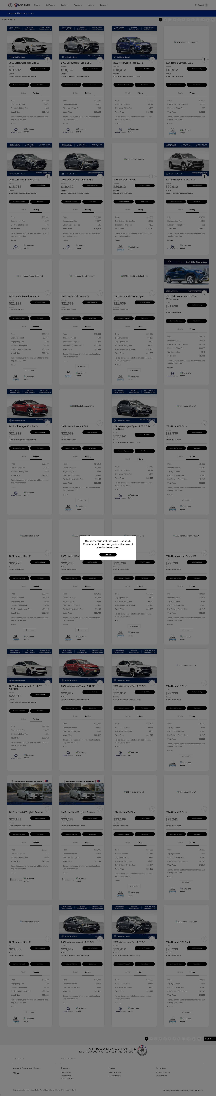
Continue (108, 554)
